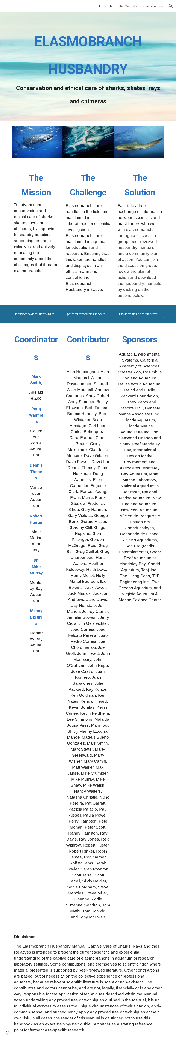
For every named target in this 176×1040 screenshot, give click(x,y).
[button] (171, 6)
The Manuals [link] (127, 6)
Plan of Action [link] (152, 6)
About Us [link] (105, 6)
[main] (88, 66)
